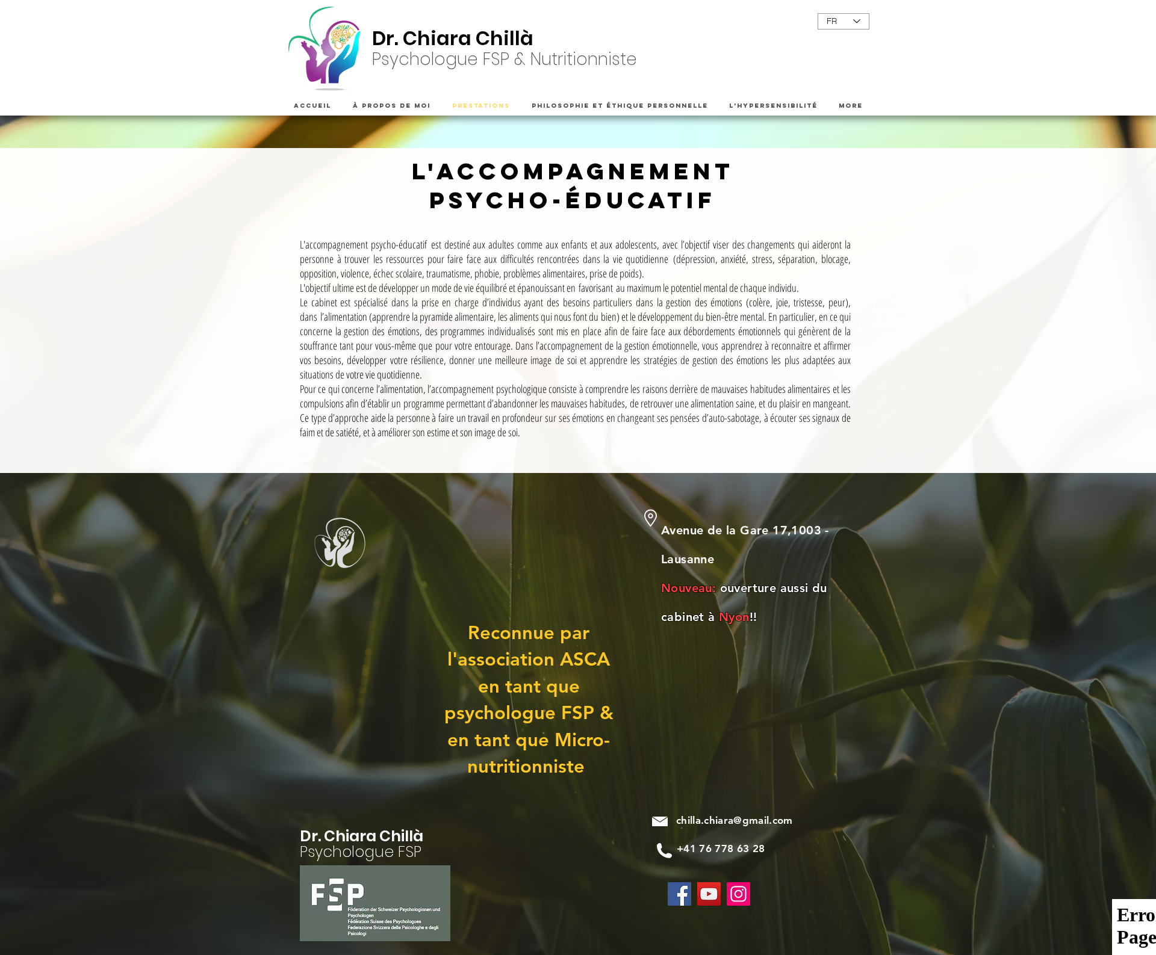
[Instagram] (738, 894)
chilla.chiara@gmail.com (734, 820)
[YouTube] (709, 894)
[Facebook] (679, 894)
